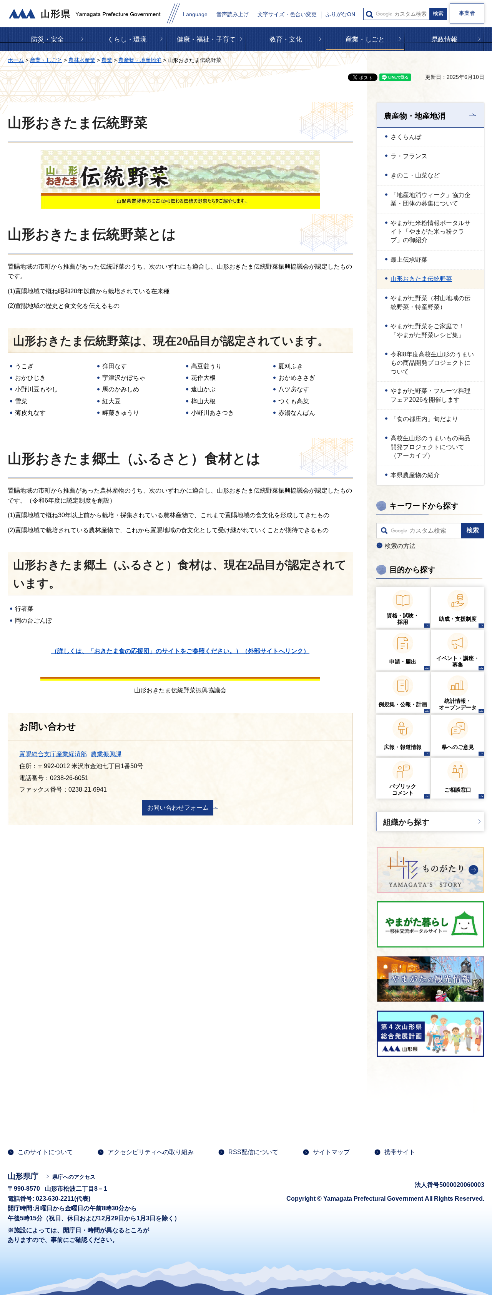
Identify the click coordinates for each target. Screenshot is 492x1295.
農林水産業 (81, 60)
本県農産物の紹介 (415, 475)
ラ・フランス (409, 156)
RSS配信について (253, 1152)
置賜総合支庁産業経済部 (53, 754)
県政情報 (444, 39)
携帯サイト (399, 1152)
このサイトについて (45, 1152)
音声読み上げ (232, 14)
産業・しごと (365, 39)
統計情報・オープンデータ (458, 704)
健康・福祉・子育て (206, 39)
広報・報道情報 (403, 747)
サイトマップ (331, 1152)
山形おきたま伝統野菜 (421, 279)
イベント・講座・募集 (457, 661)
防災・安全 (47, 39)
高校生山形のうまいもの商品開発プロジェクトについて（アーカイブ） (430, 447)
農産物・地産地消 (139, 60)
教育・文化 (285, 39)
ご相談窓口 (457, 790)
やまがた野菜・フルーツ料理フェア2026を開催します (430, 395)
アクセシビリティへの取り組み (151, 1152)
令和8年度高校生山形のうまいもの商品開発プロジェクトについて (432, 363)
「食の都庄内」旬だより (424, 419)
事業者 (467, 13)
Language (195, 14)
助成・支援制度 (458, 619)
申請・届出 (402, 661)
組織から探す (406, 822)
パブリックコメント (402, 789)
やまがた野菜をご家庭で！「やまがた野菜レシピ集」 (427, 330)
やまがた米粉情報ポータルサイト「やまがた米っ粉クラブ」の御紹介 (430, 232)
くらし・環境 (126, 39)
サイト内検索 (369, 14)
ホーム (16, 60)
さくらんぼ (406, 137)
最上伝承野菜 (409, 259)
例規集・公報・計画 (403, 704)
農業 (106, 60)
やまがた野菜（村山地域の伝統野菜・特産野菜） (430, 302)
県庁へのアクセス (73, 1177)
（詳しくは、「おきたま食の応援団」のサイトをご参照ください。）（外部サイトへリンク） (180, 651)
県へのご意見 (458, 747)
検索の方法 (400, 546)
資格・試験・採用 (403, 618)
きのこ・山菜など (415, 175)
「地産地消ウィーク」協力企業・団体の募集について (430, 199)
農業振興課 (106, 754)
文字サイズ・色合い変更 (287, 14)
